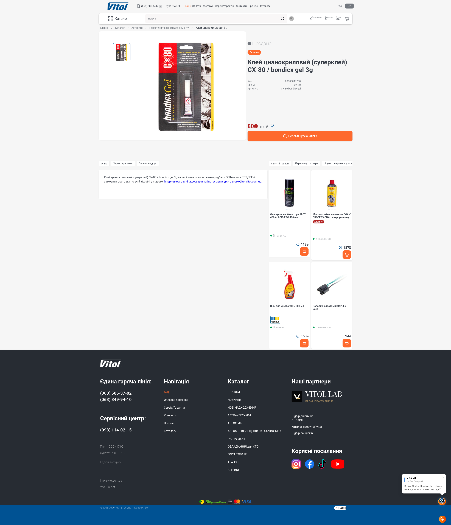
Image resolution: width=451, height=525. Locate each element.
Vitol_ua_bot (107, 487)
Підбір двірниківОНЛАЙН (302, 418)
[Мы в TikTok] (322, 464)
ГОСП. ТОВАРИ (237, 454)
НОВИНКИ (234, 400)
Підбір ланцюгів (302, 433)
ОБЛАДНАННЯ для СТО (243, 446)
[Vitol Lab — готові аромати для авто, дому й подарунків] (317, 396)
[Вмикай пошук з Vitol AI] (291, 18)
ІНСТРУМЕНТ (236, 438)
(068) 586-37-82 (116, 393)
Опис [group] (104, 163)
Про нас (253, 6)
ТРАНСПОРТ (236, 462)
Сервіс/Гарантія (174, 407)
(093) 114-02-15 (116, 430)
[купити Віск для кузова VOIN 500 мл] (304, 343)
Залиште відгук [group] (147, 163)
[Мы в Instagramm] (296, 464)
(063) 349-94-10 (116, 399)
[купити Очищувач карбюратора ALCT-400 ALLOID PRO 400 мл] (304, 251)
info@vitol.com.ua (111, 480)
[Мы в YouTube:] (337, 464)
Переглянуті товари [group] (306, 163)
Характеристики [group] (123, 163)
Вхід (339, 6)
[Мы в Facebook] (309, 464)
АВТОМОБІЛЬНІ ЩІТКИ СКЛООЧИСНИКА (254, 431)
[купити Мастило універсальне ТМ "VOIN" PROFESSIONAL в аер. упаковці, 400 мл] (347, 254)
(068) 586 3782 (149, 6)
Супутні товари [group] (280, 163)
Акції (188, 6)
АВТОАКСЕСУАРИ (239, 415)
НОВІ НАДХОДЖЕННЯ (242, 407)
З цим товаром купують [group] (338, 163)
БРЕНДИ (233, 470)
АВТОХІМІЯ (235, 423)
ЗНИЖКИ (234, 392)
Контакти (241, 6)
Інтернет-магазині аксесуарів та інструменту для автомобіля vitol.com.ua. (213, 181)
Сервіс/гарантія (224, 6)
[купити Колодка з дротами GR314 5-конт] (347, 343)
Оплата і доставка (203, 6)
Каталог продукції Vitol (307, 426)
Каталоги (264, 6)
